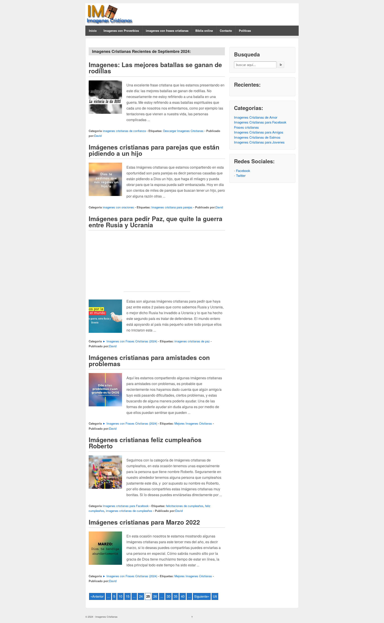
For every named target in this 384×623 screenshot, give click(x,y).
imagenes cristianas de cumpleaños (129, 511)
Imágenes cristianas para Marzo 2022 (144, 522)
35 (175, 596)
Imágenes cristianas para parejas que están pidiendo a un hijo (154, 150)
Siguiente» (201, 596)
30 (168, 596)
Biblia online (204, 30)
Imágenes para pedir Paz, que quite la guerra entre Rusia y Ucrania (155, 221)
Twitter (241, 175)
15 (127, 596)
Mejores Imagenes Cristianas (193, 423)
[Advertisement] (157, 264)
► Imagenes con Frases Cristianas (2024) (130, 341)
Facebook (243, 170)
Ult (215, 596)
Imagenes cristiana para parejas (171, 207)
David (98, 136)
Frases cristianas (246, 127)
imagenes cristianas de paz (192, 341)
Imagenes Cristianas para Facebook (260, 122)
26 (155, 596)
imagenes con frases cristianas (167, 30)
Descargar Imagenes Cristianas (183, 131)
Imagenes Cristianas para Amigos (258, 132)
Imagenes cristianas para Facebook (126, 506)
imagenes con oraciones (118, 207)
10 (120, 596)
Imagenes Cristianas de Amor (255, 117)
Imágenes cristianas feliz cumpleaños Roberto (145, 442)
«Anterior (97, 596)
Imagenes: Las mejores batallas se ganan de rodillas (155, 67)
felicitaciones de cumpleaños (184, 506)
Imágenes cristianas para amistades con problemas (149, 360)
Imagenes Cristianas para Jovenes (259, 142)
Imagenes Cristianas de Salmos (257, 137)
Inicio (93, 30)
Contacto (226, 30)
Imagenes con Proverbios (121, 30)
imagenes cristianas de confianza (124, 131)
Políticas (245, 30)
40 (182, 596)
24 (141, 596)
